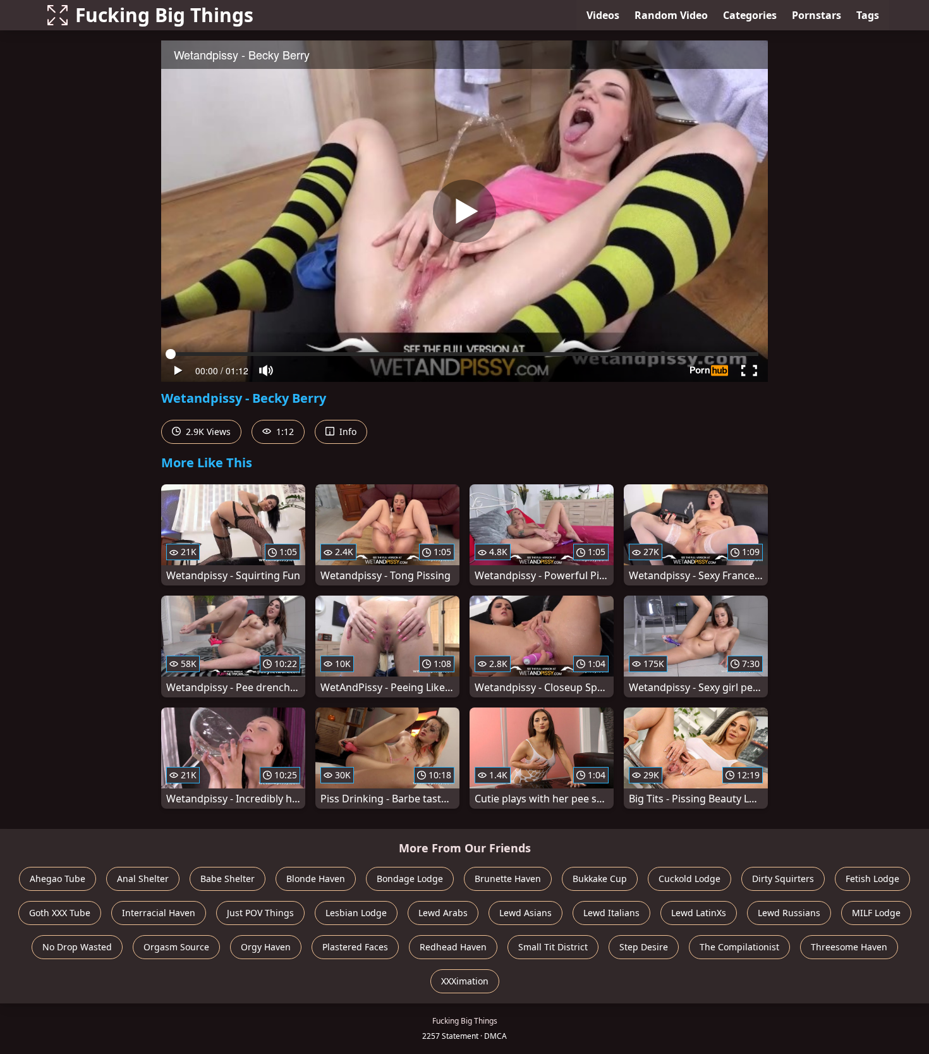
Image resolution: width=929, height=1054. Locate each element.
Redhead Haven (453, 947)
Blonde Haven (315, 879)
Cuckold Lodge (689, 879)
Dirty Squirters (783, 879)
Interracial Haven (158, 913)
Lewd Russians (789, 913)
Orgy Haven (266, 947)
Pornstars (816, 15)
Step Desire (643, 947)
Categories (750, 15)
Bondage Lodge (410, 879)
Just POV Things (260, 913)
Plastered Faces (355, 947)
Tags (867, 15)
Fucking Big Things (164, 15)
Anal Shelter (143, 879)
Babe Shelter (227, 879)
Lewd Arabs (443, 913)
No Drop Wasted (77, 947)
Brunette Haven (508, 879)
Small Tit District (553, 947)
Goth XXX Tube (59, 913)
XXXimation (465, 981)
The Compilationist (739, 947)
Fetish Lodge (872, 879)
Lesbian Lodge (356, 913)
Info (346, 432)
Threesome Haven (849, 947)
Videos (602, 15)
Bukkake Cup (600, 879)
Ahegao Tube (57, 879)
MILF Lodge (876, 913)
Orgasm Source (176, 947)
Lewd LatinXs (698, 913)
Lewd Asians (525, 913)
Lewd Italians (611, 913)
